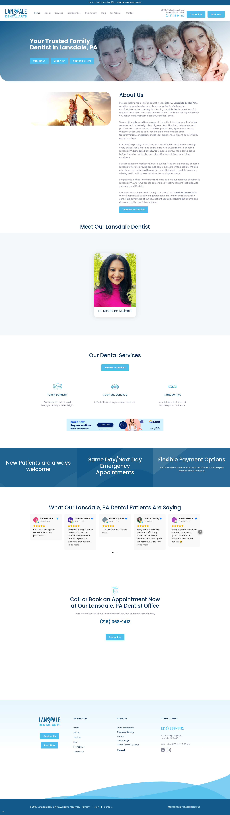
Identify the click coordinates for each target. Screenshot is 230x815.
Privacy (86, 806)
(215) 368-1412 (175, 15)
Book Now (216, 14)
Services (59, 13)
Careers (108, 806)
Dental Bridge (123, 740)
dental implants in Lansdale (176, 125)
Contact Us (196, 14)
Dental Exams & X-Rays (128, 744)
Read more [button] (73, 544)
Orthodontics (74, 13)
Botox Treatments (125, 727)
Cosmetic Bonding (125, 732)
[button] (59, 13)
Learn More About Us (133, 209)
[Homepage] (49, 721)
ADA (97, 806)
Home (37, 13)
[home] (16, 13)
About (48, 13)
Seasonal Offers (82, 60)
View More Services (115, 367)
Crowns (120, 736)
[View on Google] (35, 520)
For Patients (116, 13)
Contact (130, 13)
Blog (103, 13)
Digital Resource (191, 806)
